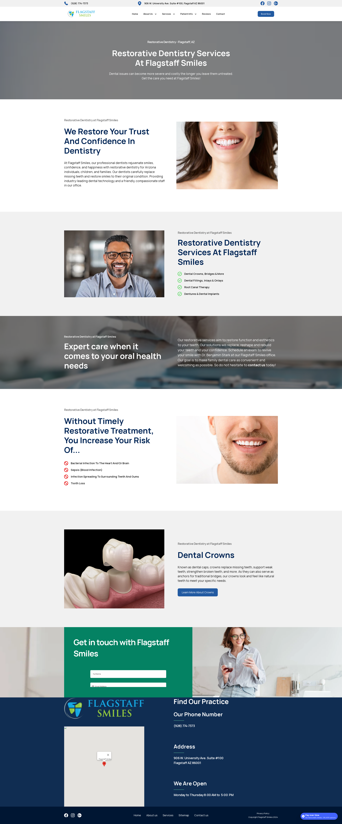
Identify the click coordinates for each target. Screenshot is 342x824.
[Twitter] (269, 3)
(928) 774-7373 (184, 725)
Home (135, 13)
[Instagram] (276, 3)
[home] (81, 14)
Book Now (266, 13)
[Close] (108, 755)
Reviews (206, 13)
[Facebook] (263, 3)
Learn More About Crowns (198, 592)
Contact (220, 13)
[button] (150, 14)
